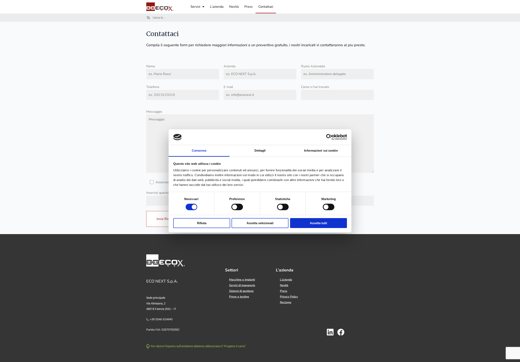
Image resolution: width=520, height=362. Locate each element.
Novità (234, 6)
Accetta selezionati (260, 223)
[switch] (237, 207)
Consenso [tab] (199, 150)
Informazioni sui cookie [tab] (321, 150)
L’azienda (216, 6)
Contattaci (265, 6)
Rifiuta (201, 223)
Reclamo (285, 302)
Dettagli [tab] (260, 150)
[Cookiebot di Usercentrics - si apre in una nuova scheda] (329, 137)
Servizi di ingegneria (242, 285)
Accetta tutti (318, 223)
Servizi (195, 6)
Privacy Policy (289, 297)
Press (248, 6)
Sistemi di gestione (241, 291)
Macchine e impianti (242, 280)
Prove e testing (239, 297)
